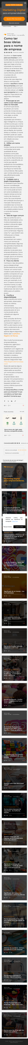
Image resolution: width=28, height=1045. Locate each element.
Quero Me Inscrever (14, 19)
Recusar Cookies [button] (8, 526)
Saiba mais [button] (15, 521)
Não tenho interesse (14, 23)
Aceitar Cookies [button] (19, 526)
